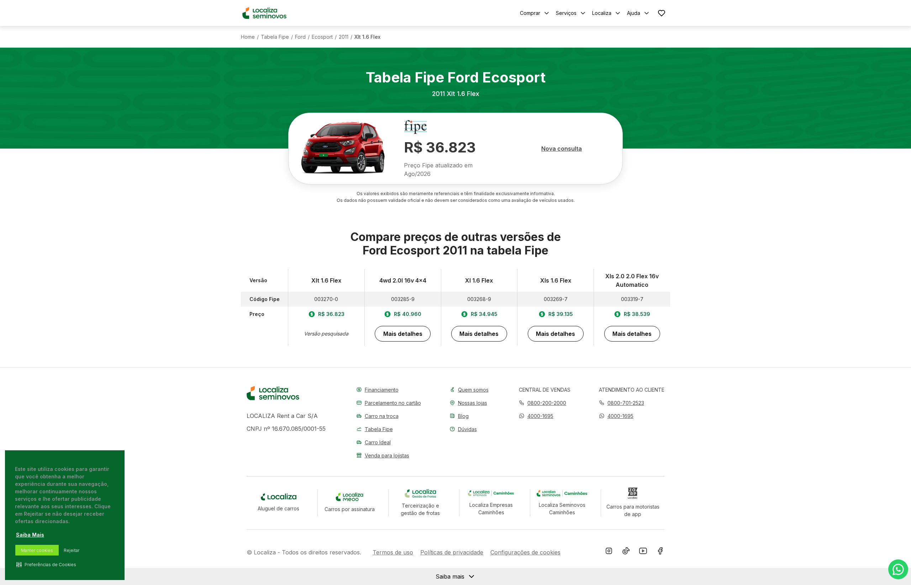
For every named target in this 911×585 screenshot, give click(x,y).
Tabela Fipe (275, 37)
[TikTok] (626, 552)
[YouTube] (643, 552)
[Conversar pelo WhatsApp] (898, 569)
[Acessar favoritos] (661, 13)
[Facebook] (660, 552)
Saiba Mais (30, 535)
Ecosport (322, 37)
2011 (343, 37)
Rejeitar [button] (71, 550)
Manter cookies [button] (37, 550)
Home (248, 37)
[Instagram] (609, 552)
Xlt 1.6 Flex (367, 37)
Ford (300, 37)
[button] (536, 416)
